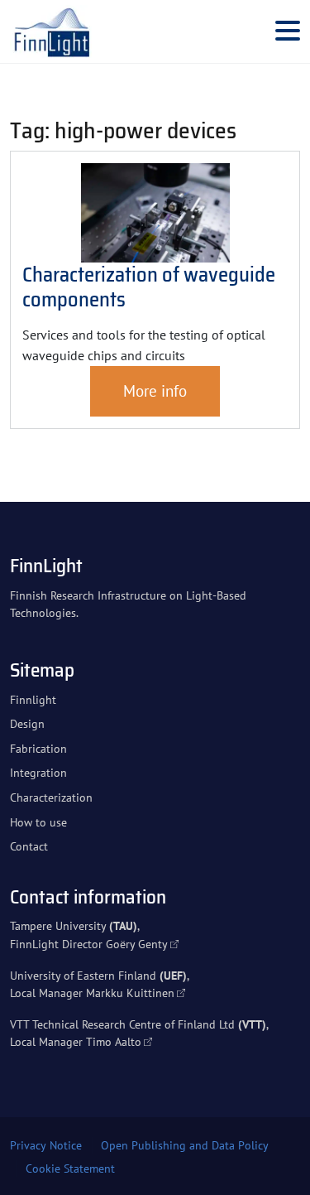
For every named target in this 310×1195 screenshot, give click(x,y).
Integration (38, 772)
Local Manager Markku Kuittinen (92, 992)
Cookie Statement (70, 1168)
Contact (29, 846)
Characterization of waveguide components (148, 286)
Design (27, 723)
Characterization (51, 797)
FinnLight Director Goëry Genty (89, 944)
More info (155, 390)
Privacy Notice (46, 1145)
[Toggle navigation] (287, 32)
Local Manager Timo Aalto (75, 1041)
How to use (38, 822)
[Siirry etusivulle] (51, 32)
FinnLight (46, 566)
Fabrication (38, 748)
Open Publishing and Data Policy (185, 1145)
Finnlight (33, 699)
